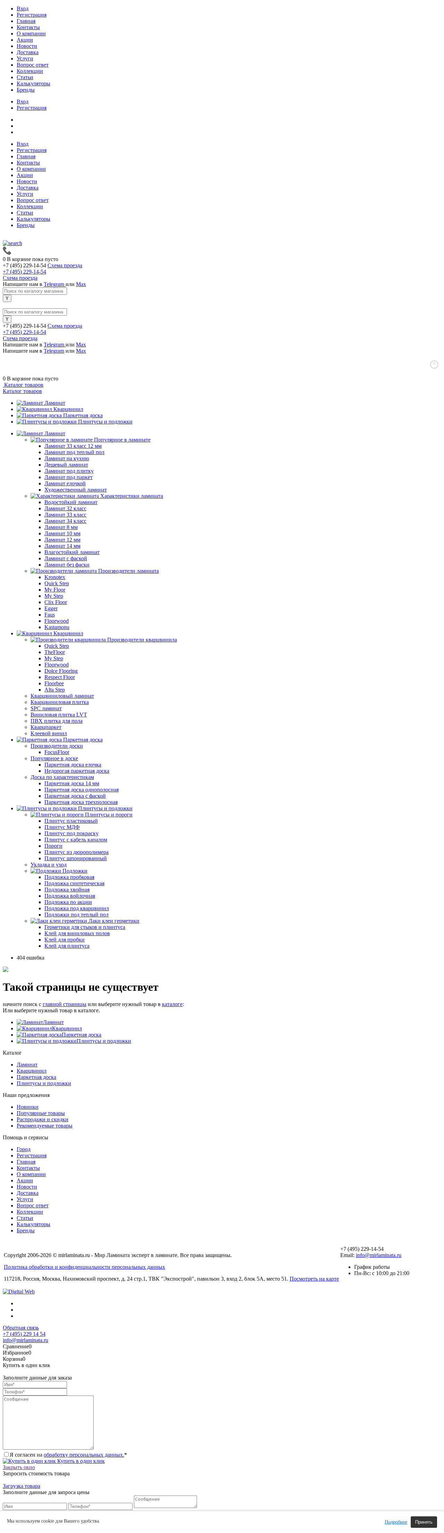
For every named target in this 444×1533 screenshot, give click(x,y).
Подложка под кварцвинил (76, 908)
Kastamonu (56, 627)
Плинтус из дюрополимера (76, 852)
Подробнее (396, 1522)
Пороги (53, 846)
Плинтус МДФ (62, 827)
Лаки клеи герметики (113, 921)
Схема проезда (65, 265)
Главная (26, 21)
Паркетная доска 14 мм (71, 783)
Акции (25, 40)
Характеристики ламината (131, 496)
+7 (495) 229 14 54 (24, 1334)
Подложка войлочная (69, 896)
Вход (22, 8)
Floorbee (54, 683)
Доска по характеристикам (62, 777)
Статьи (25, 77)
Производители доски (57, 746)
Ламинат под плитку (69, 471)
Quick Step (56, 583)
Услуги (25, 58)
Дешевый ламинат (66, 465)
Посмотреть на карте (314, 1279)
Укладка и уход (49, 865)
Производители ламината (128, 571)
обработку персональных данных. (84, 1455)
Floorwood (56, 621)
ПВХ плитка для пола (57, 721)
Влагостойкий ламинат (72, 552)
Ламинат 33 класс (65, 515)
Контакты (28, 27)
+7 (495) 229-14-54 (24, 272)
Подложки (74, 871)
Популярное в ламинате (122, 440)
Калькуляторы (33, 83)
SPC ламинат (46, 708)
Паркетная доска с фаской (75, 796)
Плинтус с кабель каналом (75, 840)
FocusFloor (56, 752)
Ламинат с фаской (65, 558)
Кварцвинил (68, 409)
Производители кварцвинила (142, 640)
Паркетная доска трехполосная (81, 802)
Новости (27, 46)
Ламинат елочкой (65, 483)
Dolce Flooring (61, 671)
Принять (424, 1522)
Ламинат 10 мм (62, 533)
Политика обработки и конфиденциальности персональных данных (84, 1267)
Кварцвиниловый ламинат (62, 696)
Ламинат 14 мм (62, 546)
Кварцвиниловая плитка (60, 702)
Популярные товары (41, 1113)
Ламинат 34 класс (65, 521)
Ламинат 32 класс (65, 508)
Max (81, 284)
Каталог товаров (23, 385)
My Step (53, 596)
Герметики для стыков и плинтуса (84, 927)
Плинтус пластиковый (71, 821)
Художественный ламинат (75, 490)
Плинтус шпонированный (75, 858)
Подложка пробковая (69, 877)
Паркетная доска (83, 415)
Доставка (28, 52)
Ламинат (54, 403)
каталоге (172, 1004)
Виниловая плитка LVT (59, 715)
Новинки (28, 1107)
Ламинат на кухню (66, 458)
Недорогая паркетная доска (76, 771)
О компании (31, 33)
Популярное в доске (54, 758)
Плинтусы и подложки (105, 422)
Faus (49, 615)
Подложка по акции (68, 902)
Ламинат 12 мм (62, 540)
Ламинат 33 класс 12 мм (73, 446)
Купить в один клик (80, 1461)
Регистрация (31, 15)
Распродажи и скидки (42, 1119)
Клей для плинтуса (66, 946)
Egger (51, 608)
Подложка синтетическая (74, 883)
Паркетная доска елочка (72, 765)
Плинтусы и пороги (109, 815)
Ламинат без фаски (66, 565)
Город (24, 1149)
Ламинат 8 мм (61, 527)
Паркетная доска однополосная (81, 790)
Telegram (55, 284)
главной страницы (64, 1004)
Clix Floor (55, 602)
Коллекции (30, 71)
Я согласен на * (68, 1455)
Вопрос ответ (33, 65)
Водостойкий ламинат (70, 502)
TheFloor (54, 652)
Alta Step (54, 690)
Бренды (26, 90)
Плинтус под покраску (71, 833)
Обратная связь (21, 1328)
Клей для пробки (64, 940)
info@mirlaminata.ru (378, 1255)
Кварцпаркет (46, 727)
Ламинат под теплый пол (74, 452)
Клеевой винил (49, 733)
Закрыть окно (19, 1467)
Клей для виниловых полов (77, 933)
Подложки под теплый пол (76, 915)
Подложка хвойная (66, 890)
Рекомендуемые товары (44, 1126)
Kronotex (54, 577)
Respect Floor (59, 677)
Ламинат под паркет (68, 477)
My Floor (54, 590)
